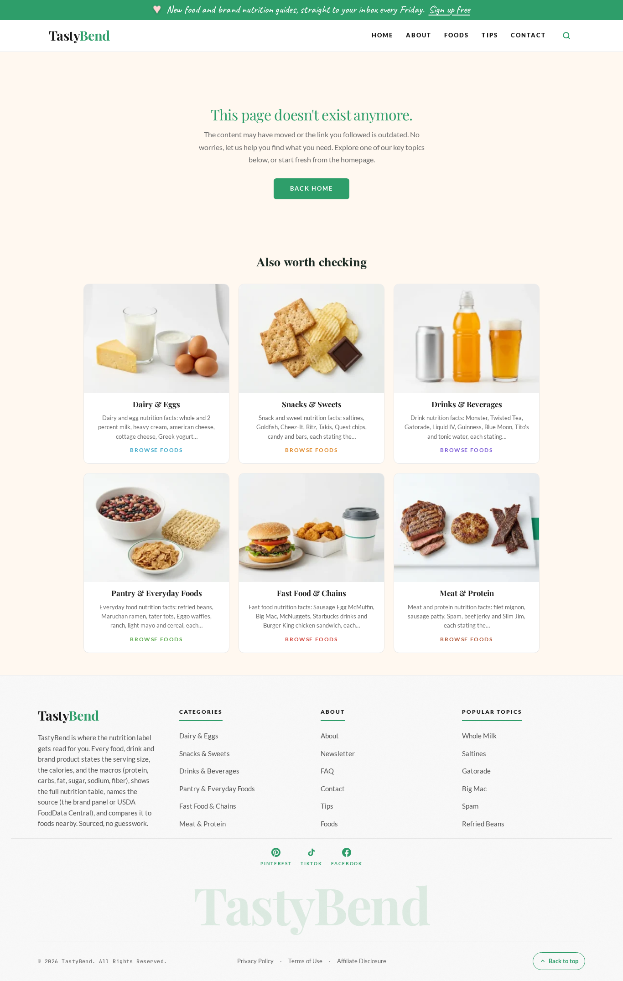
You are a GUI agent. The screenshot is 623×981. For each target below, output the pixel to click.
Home (382, 35)
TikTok (311, 863)
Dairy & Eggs (198, 736)
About (418, 35)
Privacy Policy (255, 961)
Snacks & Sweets (204, 753)
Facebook (346, 863)
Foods (456, 35)
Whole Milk (479, 736)
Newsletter (338, 753)
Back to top (563, 961)
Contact (528, 35)
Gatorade (476, 771)
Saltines (474, 753)
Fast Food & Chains (207, 806)
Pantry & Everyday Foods (217, 788)
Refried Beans (483, 824)
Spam (470, 806)
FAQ (327, 771)
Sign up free (449, 9)
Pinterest (275, 863)
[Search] (566, 35)
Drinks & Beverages (209, 771)
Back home (311, 188)
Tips (490, 35)
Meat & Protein (202, 824)
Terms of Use (305, 961)
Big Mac (474, 788)
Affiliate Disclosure (361, 961)
